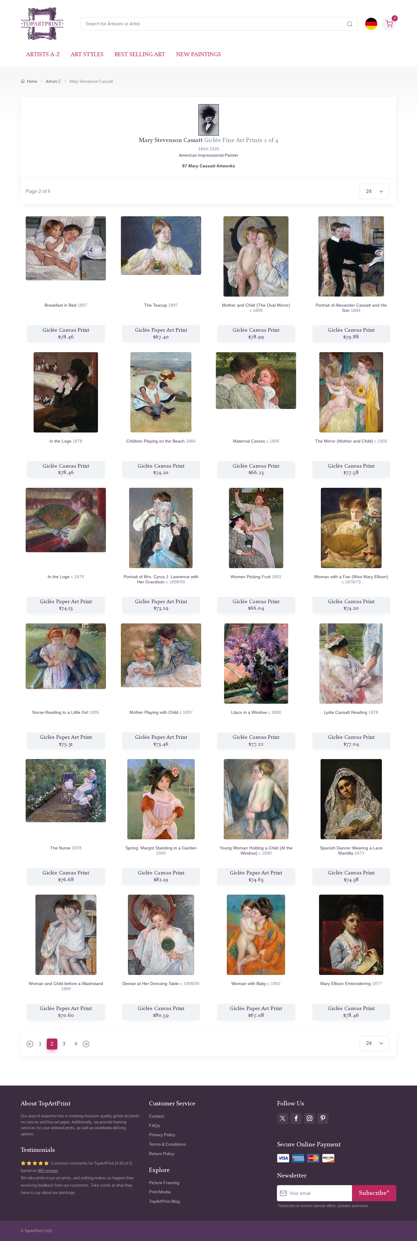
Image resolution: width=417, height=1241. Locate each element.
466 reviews (48, 1170)
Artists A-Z (43, 55)
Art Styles (87, 55)
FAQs (154, 1125)
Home (32, 81)
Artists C (53, 81)
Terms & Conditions (167, 1144)
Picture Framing (164, 1182)
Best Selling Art (139, 55)
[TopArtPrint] (42, 24)
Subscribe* (374, 1193)
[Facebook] (296, 1118)
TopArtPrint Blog (164, 1201)
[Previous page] (30, 1044)
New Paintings (198, 55)
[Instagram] (309, 1118)
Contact (156, 1116)
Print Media (160, 1192)
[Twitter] (282, 1118)
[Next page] (86, 1044)
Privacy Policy (162, 1134)
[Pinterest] (322, 1118)
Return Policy (161, 1153)
